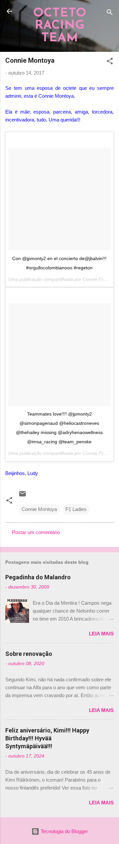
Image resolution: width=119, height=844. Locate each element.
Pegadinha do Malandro (38, 577)
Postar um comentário (36, 532)
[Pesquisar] (110, 13)
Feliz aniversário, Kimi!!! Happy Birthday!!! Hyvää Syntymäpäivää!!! (47, 738)
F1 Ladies (76, 509)
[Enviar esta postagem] (22, 496)
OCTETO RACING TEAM (59, 25)
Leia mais (101, 633)
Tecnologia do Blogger (63, 831)
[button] (110, 62)
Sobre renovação (28, 653)
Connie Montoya (39, 509)
